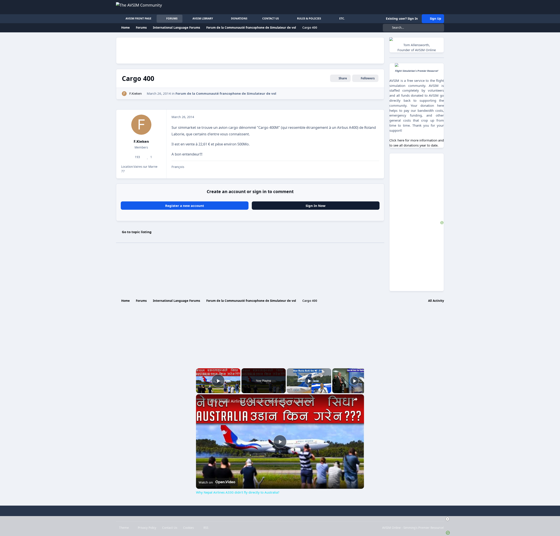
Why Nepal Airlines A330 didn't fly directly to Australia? (261, 401)
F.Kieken (135, 93)
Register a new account (184, 205)
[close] (448, 519)
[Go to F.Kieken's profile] (124, 93)
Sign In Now (316, 205)
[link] (203, 401)
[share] (355, 399)
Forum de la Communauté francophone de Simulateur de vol (225, 93)
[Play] (309, 380)
